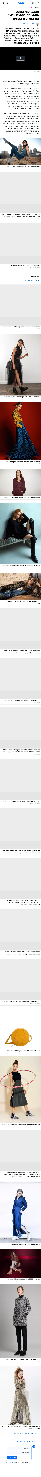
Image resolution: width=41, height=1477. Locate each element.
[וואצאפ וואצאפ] (7, 3)
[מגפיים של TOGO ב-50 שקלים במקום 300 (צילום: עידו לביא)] (20, 1265)
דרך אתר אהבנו (31, 280)
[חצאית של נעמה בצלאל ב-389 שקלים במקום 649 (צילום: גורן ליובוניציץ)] (20, 434)
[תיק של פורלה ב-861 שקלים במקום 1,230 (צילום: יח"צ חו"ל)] (20, 1030)
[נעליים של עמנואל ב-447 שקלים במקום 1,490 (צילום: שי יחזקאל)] (20, 366)
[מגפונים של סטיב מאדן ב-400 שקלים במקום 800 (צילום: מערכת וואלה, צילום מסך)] (20, 982)
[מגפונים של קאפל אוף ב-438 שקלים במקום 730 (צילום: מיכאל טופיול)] (20, 1091)
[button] (32, 3)
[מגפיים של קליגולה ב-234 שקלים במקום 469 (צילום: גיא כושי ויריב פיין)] (20, 536)
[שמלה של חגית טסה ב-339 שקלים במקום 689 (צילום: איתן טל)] (20, 1213)
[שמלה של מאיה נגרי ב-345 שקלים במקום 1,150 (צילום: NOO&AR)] (20, 484)
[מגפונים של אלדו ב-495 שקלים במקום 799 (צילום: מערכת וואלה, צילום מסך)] (20, 681)
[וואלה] (20, 3)
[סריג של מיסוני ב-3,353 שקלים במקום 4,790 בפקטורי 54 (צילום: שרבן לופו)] (20, 589)
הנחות (32, 1433)
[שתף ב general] (3, 3)
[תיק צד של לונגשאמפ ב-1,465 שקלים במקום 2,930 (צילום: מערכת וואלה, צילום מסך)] (20, 782)
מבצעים (36, 1433)
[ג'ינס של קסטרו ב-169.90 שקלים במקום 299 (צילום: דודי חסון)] (20, 153)
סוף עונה (26, 1433)
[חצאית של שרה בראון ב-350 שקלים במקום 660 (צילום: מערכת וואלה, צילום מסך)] (20, 246)
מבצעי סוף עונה (18, 1433)
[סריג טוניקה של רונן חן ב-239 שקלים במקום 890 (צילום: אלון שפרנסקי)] (20, 1323)
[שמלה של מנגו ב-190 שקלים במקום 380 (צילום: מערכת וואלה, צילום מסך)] (20, 307)
